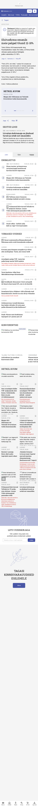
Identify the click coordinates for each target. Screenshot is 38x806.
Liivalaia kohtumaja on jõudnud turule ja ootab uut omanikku (18, 134)
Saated (3, 279)
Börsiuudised (10, 194)
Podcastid (24, 15)
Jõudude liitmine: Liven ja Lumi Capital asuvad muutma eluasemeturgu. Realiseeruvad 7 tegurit (28, 456)
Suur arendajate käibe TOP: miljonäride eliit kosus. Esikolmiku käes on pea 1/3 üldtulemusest (9, 393)
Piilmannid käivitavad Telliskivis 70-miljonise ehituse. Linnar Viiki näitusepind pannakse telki (20, 209)
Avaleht (3, 15)
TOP (2, 256)
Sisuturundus (11, 130)
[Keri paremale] (32, 110)
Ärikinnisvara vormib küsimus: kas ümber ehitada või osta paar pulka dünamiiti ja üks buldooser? (13, 305)
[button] (15, 540)
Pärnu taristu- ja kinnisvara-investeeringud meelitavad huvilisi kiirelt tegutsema (16, 168)
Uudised (9, 175)
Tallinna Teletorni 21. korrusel (12, 355)
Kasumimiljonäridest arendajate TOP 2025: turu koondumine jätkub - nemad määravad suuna (27, 393)
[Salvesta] (35, 164)
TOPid (17, 15)
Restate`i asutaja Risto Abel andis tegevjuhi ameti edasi (9, 454)
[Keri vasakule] (5, 110)
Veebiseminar (32, 355)
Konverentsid (33, 15)
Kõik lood (11, 15)
